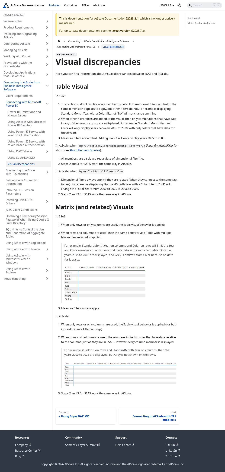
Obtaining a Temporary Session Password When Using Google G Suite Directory (27, 219)
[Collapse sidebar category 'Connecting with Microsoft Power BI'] (47, 103)
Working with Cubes (17, 56)
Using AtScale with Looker (23, 249)
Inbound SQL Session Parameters (20, 191)
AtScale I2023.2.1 (15, 15)
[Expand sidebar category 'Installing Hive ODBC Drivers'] (47, 201)
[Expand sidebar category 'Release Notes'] (47, 21)
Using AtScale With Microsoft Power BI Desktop (27, 123)
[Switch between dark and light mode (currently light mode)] (179, 5)
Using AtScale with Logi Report (26, 243)
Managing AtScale (15, 50)
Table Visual (194, 18)
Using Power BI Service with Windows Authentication (26, 133)
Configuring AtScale (17, 44)
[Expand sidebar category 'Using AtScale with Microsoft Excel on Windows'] (47, 259)
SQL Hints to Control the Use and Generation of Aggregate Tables (25, 232)
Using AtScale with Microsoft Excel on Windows (18, 259)
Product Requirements (19, 27)
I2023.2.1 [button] (165, 5)
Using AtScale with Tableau (18, 270)
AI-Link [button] (97, 5)
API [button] (84, 5)
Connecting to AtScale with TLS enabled (20, 172)
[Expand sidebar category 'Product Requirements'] (47, 27)
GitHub (170, 445)
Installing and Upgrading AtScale (20, 35)
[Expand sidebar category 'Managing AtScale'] (47, 50)
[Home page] (59, 41)
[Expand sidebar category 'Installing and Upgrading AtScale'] (47, 35)
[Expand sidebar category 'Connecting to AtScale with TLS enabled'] (47, 172)
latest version (121, 31)
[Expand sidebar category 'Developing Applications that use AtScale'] (47, 74)
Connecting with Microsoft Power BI (23, 103)
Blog (18, 456)
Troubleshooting (15, 279)
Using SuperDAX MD (21, 158)
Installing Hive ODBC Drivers (19, 201)
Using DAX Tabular (20, 151)
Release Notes (13, 21)
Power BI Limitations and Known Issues (24, 113)
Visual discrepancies (21, 164)
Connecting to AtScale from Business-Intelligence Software (22, 85)
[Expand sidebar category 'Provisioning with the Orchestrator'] (47, 64)
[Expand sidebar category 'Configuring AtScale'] (47, 43)
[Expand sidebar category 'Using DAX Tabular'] (47, 151)
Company (21, 445)
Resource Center (26, 450)
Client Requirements (19, 96)
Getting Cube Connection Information (22, 182)
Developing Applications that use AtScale (20, 74)
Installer (54, 5)
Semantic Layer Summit (81, 445)
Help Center (123, 445)
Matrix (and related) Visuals (202, 23)
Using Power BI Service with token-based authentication (26, 143)
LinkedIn (171, 450)
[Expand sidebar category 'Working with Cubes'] (47, 56)
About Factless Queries (84, 150)
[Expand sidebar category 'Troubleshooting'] (47, 278)
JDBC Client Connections (22, 210)
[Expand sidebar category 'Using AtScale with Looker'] (47, 249)
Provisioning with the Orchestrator (18, 64)
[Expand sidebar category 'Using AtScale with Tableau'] (47, 270)
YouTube (171, 456)
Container (70, 5)
